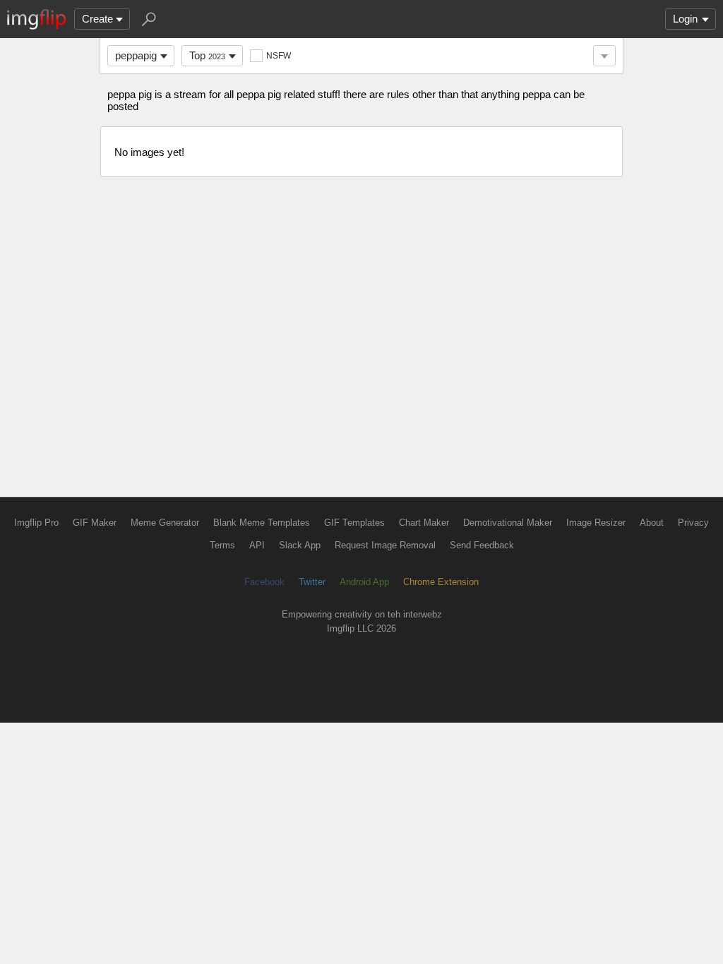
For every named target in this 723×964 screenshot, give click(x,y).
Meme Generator (165, 522)
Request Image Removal (385, 545)
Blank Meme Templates (261, 522)
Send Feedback (482, 545)
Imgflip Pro (36, 522)
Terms (222, 545)
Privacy (693, 522)
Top (207, 55)
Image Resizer (596, 522)
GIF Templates (354, 522)
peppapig (136, 55)
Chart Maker (424, 522)
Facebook (264, 582)
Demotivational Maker (507, 522)
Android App (364, 582)
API (257, 545)
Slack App (300, 545)
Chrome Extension (441, 582)
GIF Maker (94, 522)
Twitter (312, 582)
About (652, 522)
